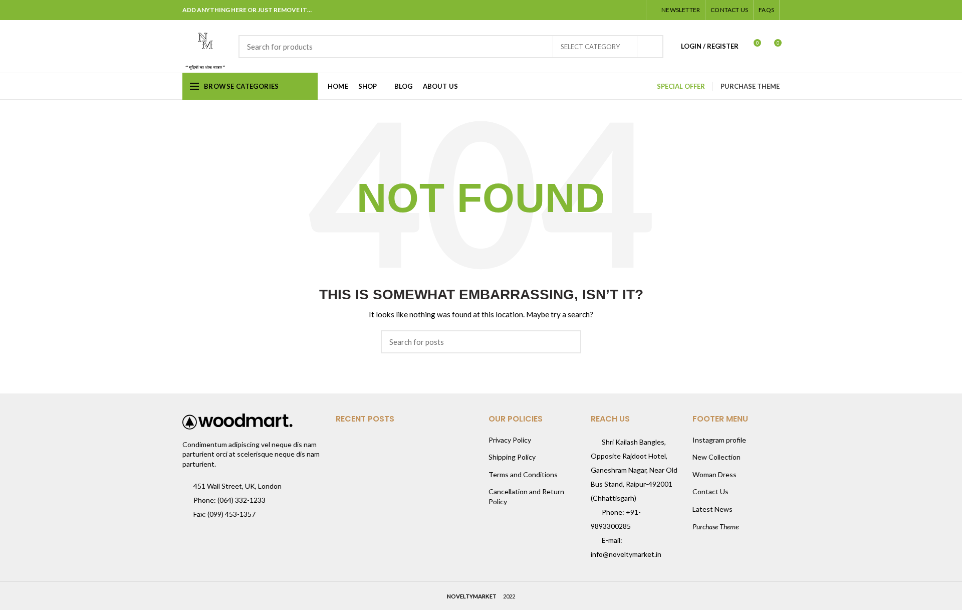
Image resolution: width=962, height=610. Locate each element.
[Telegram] (634, 10)
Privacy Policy (510, 440)
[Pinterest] (609, 10)
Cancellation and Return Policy (526, 496)
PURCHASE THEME (750, 86)
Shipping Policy (512, 457)
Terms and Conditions (523, 474)
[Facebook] (584, 10)
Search (649, 46)
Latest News (712, 509)
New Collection (716, 457)
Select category (590, 47)
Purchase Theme (715, 526)
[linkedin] (622, 10)
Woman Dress (714, 474)
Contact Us (710, 491)
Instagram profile (719, 440)
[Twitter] (597, 10)
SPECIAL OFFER (681, 86)
